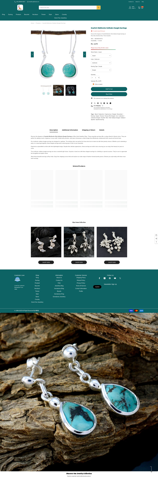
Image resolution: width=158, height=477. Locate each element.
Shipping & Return (88, 130)
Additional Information (70, 130)
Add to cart (109, 89)
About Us (138, 1)
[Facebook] (91, 103)
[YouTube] (115, 278)
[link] (42, 202)
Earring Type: (96, 66)
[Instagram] (105, 278)
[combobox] (68, 7)
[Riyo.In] (46, 242)
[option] (58, 54)
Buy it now (109, 94)
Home (32, 23)
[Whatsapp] (110, 103)
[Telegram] (104, 103)
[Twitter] (95, 103)
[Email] (107, 103)
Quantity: (93, 74)
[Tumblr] (101, 103)
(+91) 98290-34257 (20, 1)
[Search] (70, 7)
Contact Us (131, 1)
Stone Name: (96, 52)
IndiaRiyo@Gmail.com (34, 1)
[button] (32, 54)
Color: (95, 59)
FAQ (143, 1)
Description (54, 130)
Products (38, 23)
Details (101, 130)
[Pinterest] (98, 103)
